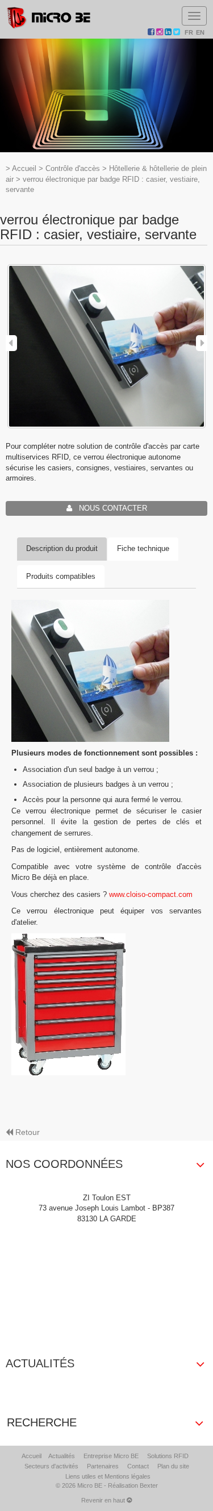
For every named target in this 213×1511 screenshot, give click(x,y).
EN (200, 32)
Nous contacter (109, 508)
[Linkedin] (169, 32)
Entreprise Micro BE (111, 1455)
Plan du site (173, 1466)
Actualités (61, 1455)
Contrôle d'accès (72, 168)
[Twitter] (177, 32)
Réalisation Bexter (133, 1485)
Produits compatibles (60, 576)
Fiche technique (143, 548)
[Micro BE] (49, 18)
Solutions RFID (168, 1455)
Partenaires (103, 1466)
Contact (138, 1466)
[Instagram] (160, 32)
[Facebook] (152, 32)
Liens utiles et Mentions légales (108, 1476)
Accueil (24, 168)
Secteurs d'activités (51, 1466)
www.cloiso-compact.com (151, 894)
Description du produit (62, 548)
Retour (27, 1132)
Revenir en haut (104, 1500)
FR (189, 32)
